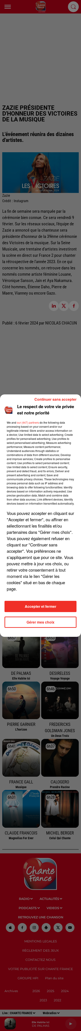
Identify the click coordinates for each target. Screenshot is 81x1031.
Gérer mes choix (40, 622)
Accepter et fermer (40, 606)
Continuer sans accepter (55, 399)
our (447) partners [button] (28, 422)
